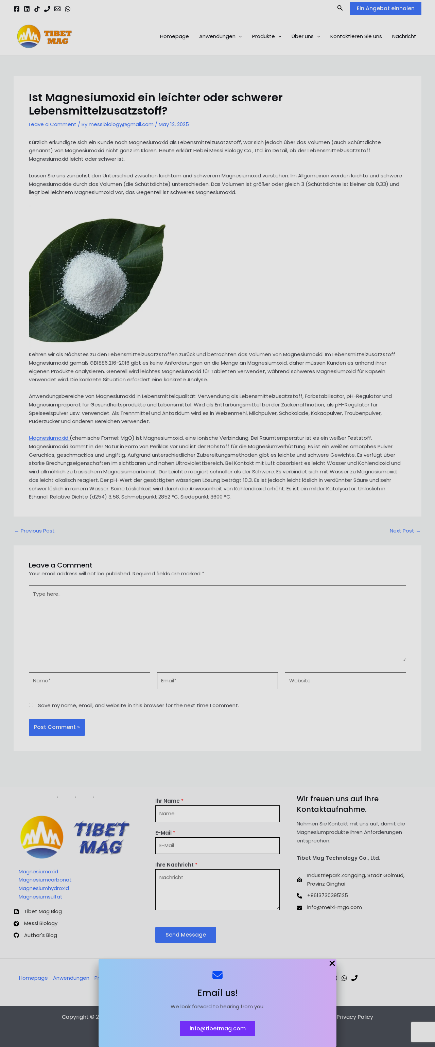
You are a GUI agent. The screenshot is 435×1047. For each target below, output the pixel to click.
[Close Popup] (332, 964)
